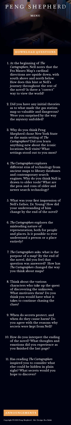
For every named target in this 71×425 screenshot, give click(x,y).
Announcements (21, 412)
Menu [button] (35, 15)
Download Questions (35, 52)
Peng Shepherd (35, 7)
